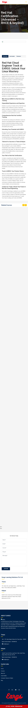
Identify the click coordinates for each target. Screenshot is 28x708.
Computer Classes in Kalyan (7, 678)
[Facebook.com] (9, 689)
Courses (3, 671)
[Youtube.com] (15, 689)
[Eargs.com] (4, 2)
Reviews (19, 56)
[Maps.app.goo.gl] (12, 689)
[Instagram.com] (19, 689)
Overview (5, 56)
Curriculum (12, 56)
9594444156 (14, 641)
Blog (2, 680)
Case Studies (4, 675)
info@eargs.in (6, 644)
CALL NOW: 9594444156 (14, 706)
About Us (3, 673)
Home (2, 668)
